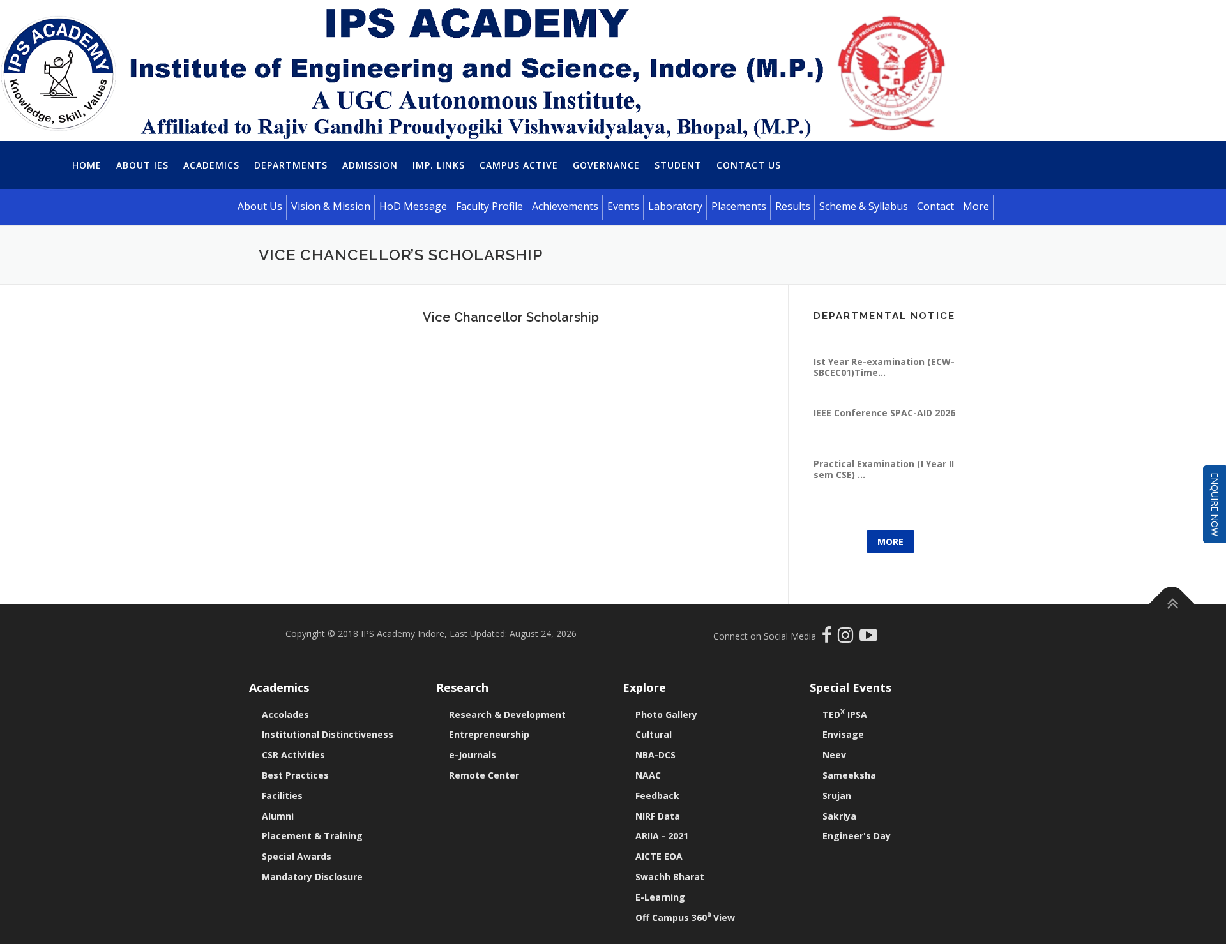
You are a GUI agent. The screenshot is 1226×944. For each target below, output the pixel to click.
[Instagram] (848, 638)
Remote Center (484, 775)
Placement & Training (312, 836)
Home (87, 165)
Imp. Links (438, 165)
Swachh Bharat (669, 877)
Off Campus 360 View (685, 917)
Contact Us (748, 165)
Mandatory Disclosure (312, 877)
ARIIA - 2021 (661, 836)
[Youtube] (868, 638)
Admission (370, 165)
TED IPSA (844, 714)
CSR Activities (293, 755)
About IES (142, 165)
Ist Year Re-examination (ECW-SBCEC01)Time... (884, 378)
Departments (291, 165)
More (890, 542)
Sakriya (839, 816)
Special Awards (296, 856)
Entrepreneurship (489, 734)
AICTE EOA (659, 856)
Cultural (653, 734)
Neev (834, 755)
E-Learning (660, 897)
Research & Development (507, 714)
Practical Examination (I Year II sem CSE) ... (884, 480)
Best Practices (295, 775)
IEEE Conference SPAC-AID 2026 (884, 424)
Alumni (278, 816)
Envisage (843, 734)
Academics (211, 165)
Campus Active (519, 165)
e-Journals (472, 755)
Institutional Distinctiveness (327, 734)
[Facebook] (828, 638)
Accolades (285, 714)
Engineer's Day (856, 836)
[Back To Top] (1172, 604)
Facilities (282, 796)
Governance (606, 165)
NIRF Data (657, 816)
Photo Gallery (666, 714)
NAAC (648, 775)
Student (678, 165)
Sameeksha (849, 775)
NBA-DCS (655, 755)
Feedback (657, 796)
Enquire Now (1215, 504)
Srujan (836, 796)
